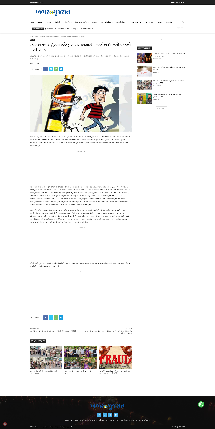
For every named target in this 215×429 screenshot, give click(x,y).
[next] (182, 29)
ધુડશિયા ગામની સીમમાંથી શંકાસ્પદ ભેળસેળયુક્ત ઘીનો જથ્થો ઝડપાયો (69, 29)
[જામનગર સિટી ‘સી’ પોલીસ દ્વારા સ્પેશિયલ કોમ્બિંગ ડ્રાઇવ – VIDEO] (46, 357)
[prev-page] (31, 378)
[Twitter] (51, 69)
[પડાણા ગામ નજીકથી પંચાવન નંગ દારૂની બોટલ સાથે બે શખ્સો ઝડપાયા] (144, 58)
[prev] (178, 29)
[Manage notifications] (5, 424)
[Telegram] (61, 69)
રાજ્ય (36, 36)
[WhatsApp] (56, 69)
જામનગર (42, 36)
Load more (160, 108)
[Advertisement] (131, 13)
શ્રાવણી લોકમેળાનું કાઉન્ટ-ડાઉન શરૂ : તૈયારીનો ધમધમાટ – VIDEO (53, 331)
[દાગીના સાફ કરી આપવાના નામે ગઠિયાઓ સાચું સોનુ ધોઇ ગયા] (144, 71)
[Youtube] (116, 415)
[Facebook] (45, 69)
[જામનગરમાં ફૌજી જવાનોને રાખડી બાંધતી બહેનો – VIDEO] (80, 357)
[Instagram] (105, 415)
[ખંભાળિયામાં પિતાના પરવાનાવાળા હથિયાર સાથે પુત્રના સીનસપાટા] (144, 98)
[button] (182, 22)
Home (31, 36)
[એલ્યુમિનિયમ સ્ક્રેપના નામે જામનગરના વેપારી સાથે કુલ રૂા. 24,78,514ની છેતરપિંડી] (115, 357)
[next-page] (34, 378)
